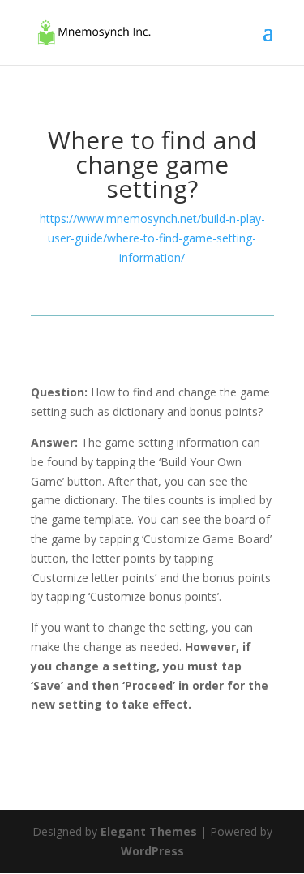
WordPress (152, 851)
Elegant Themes (149, 831)
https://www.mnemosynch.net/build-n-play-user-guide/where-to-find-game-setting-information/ (152, 238)
